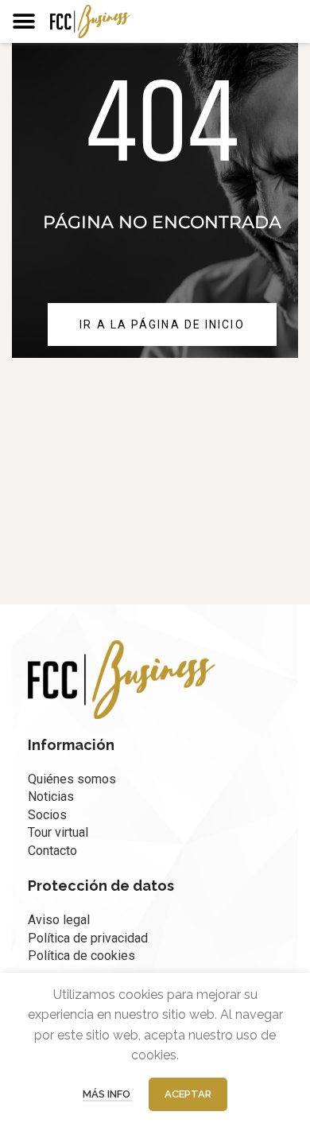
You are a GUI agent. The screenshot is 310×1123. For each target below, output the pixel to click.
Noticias (51, 796)
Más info (108, 1094)
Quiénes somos (72, 779)
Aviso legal (59, 919)
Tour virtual (58, 832)
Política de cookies (81, 955)
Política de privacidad (88, 938)
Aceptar (188, 1094)
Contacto (52, 850)
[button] (23, 21)
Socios (47, 814)
